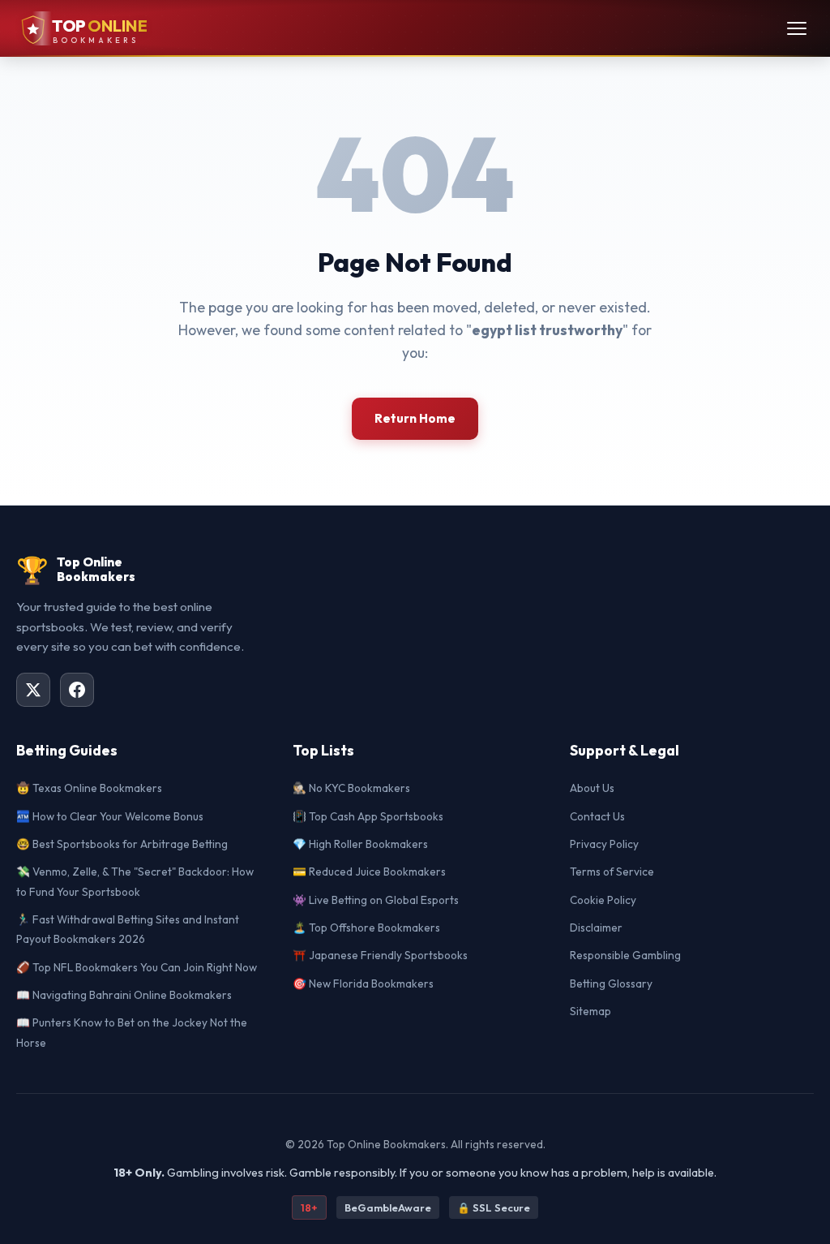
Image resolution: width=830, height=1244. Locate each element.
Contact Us (597, 816)
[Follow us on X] (33, 690)
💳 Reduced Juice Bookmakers (369, 871)
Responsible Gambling (625, 955)
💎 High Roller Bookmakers (360, 844)
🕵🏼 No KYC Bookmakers (351, 788)
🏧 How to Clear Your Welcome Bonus (109, 816)
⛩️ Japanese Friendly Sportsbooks (380, 955)
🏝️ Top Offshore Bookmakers (366, 927)
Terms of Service (612, 871)
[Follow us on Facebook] (77, 690)
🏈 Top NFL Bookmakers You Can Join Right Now (136, 967)
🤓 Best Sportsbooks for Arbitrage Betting (122, 844)
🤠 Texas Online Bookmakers (89, 788)
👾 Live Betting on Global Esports (376, 900)
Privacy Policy (604, 844)
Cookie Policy (603, 900)
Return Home (415, 418)
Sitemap (590, 1011)
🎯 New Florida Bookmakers (363, 983)
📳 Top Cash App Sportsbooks (368, 816)
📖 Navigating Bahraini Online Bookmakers (124, 995)
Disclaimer (596, 927)
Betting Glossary (611, 983)
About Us (592, 788)
